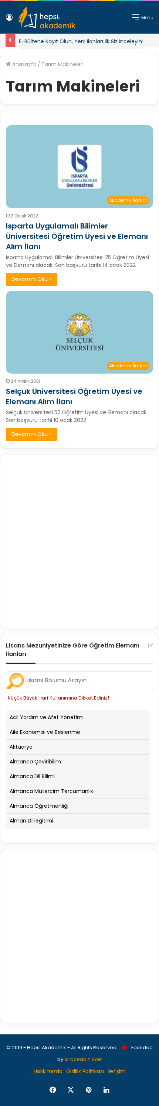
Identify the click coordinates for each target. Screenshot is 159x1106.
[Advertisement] (79, 541)
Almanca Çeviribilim (35, 761)
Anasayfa (24, 64)
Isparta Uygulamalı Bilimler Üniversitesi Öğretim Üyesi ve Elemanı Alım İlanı (77, 236)
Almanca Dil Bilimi (32, 776)
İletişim (117, 1071)
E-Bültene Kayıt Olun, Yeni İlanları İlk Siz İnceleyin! (81, 41)
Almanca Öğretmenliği (39, 806)
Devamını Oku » (31, 279)
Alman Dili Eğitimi (31, 820)
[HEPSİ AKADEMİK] (46, 17)
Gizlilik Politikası (85, 1071)
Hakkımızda (48, 1071)
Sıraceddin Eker (83, 1059)
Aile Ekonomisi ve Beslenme (45, 732)
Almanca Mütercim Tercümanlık (51, 791)
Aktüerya (21, 746)
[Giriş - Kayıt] (9, 20)
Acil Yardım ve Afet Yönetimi (47, 717)
